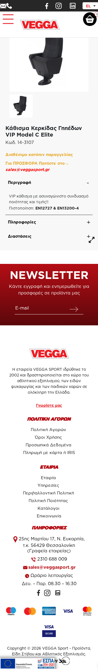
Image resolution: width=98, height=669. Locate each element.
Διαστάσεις (20, 236)
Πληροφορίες (22, 222)
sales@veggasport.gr (27, 169)
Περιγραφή (19, 182)
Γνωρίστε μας (49, 405)
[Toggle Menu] (7, 16)
